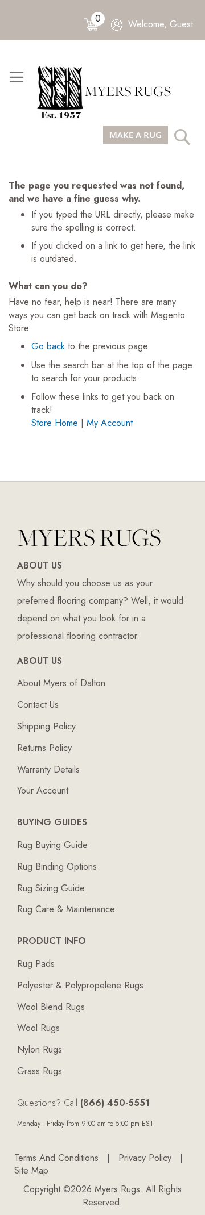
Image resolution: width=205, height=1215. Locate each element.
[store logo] (108, 91)
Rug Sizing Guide (51, 888)
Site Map (31, 1170)
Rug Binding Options (57, 866)
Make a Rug (135, 135)
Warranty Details (48, 769)
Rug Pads (36, 963)
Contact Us (38, 704)
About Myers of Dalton (61, 683)
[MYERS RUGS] (89, 549)
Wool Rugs (38, 1027)
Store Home (54, 422)
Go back (48, 346)
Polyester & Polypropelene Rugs (80, 985)
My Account (110, 422)
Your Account (42, 790)
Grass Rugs (39, 1071)
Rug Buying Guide (52, 844)
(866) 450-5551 (115, 1102)
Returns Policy (44, 747)
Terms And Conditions (56, 1157)
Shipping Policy (46, 726)
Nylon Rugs (39, 1049)
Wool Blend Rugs (51, 1006)
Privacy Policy (144, 1157)
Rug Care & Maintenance (66, 909)
